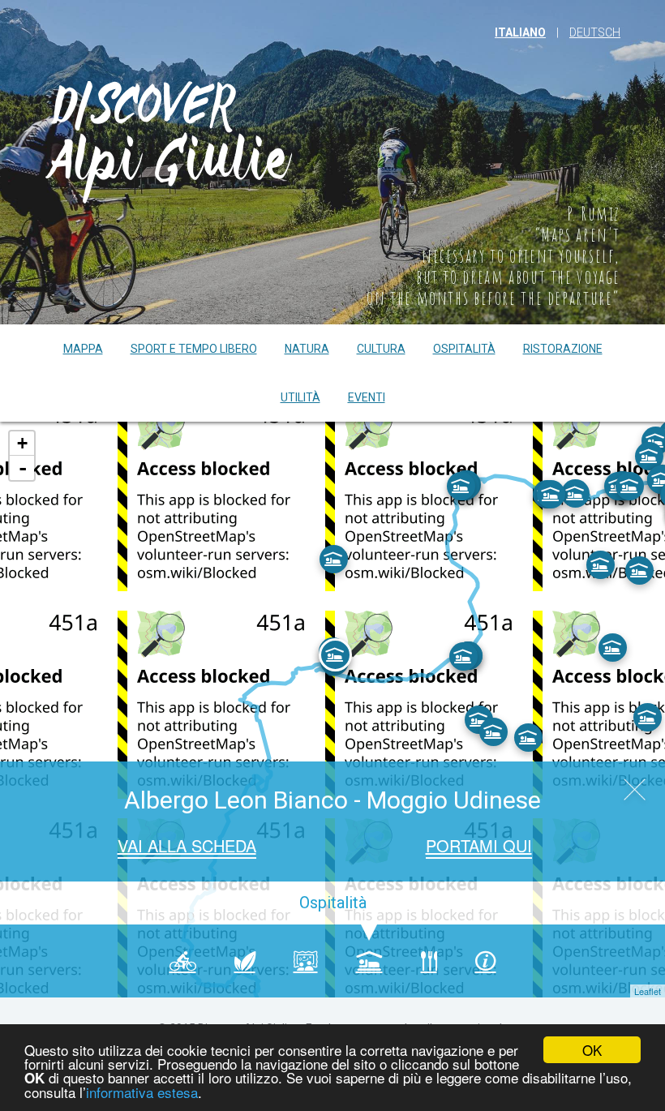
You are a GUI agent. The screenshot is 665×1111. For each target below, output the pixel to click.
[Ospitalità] (369, 960)
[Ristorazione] (429, 960)
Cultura (381, 348)
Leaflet (647, 990)
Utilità (300, 397)
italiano (520, 32)
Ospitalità (464, 348)
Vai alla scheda (187, 845)
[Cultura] (305, 960)
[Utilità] (486, 960)
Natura (307, 348)
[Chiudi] (634, 792)
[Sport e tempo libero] (182, 960)
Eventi (366, 397)
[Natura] (245, 960)
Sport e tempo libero (194, 348)
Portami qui (479, 845)
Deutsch (594, 32)
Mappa (83, 348)
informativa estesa (142, 1092)
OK (592, 1050)
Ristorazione (563, 348)
